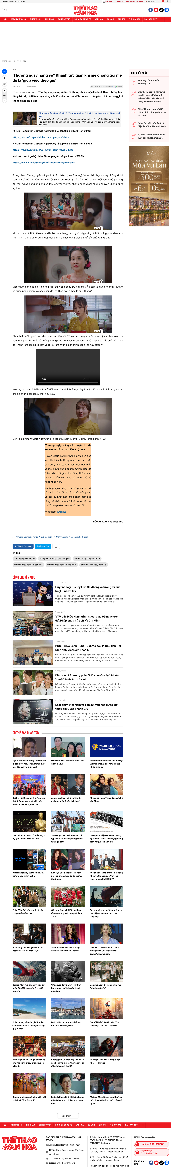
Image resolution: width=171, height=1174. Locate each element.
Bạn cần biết (150, 19)
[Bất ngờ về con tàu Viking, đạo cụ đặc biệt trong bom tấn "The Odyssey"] (106, 896)
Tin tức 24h (35, 19)
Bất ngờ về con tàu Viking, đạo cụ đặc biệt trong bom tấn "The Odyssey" (106, 913)
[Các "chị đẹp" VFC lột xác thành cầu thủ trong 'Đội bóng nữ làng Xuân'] (68, 896)
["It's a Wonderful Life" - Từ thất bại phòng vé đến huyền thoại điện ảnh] (68, 971)
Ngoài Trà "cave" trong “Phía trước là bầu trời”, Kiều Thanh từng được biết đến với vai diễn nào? (29, 763)
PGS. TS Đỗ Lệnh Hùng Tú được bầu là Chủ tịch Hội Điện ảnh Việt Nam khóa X (88, 648)
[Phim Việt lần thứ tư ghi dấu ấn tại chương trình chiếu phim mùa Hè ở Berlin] (29, 1046)
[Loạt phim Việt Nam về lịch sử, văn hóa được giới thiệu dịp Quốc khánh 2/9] (33, 711)
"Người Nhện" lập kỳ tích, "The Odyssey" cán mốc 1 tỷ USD (104, 1024)
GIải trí (121, 19)
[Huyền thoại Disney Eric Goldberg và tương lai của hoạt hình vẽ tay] (33, 593)
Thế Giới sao (134, 19)
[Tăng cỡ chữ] (5, 91)
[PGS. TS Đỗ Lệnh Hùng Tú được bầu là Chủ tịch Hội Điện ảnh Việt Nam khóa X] (33, 652)
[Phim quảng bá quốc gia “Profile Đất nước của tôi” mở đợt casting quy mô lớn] (29, 1008)
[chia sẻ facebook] (4, 77)
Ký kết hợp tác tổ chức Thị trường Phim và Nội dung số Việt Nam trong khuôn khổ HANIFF (106, 875)
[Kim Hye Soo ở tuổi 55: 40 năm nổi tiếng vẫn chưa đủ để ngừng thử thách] (68, 859)
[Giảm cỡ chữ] (5, 101)
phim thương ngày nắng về (93, 564)
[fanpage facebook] (150, 10)
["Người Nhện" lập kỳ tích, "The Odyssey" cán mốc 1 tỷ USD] (106, 1008)
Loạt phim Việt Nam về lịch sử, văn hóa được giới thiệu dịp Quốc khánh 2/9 (86, 706)
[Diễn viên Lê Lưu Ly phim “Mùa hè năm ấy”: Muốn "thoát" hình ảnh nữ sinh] (33, 682)
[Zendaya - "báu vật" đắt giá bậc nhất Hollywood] (106, 1046)
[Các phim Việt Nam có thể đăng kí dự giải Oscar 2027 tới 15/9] (29, 821)
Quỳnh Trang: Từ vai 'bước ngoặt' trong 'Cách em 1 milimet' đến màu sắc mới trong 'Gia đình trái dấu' (151, 97)
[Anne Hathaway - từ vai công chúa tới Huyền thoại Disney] (68, 934)
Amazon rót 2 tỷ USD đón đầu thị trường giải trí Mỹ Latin (28, 874)
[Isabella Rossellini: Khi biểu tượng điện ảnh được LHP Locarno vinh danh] (68, 1083)
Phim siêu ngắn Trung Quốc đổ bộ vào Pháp (106, 799)
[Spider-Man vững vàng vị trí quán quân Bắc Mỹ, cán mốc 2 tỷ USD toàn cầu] (29, 971)
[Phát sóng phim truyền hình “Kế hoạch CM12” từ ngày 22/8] (29, 934)
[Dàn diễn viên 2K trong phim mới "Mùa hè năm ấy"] (106, 971)
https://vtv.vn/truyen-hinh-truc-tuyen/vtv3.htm (41, 137)
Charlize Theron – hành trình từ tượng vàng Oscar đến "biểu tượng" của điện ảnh (105, 950)
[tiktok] (161, 10)
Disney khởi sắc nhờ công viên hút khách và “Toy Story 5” (29, 1099)
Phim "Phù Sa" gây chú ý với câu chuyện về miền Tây (28, 912)
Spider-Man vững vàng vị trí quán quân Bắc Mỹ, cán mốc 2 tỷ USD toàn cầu (29, 988)
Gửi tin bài (152, 1)
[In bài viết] (4, 84)
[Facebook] (158, 1)
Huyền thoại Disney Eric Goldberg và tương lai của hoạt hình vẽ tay (87, 589)
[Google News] (106, 87)
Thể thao (49, 19)
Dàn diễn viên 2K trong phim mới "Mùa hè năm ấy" (105, 986)
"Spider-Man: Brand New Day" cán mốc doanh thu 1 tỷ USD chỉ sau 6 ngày (106, 1100)
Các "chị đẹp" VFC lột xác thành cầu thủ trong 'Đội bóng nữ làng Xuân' (66, 913)
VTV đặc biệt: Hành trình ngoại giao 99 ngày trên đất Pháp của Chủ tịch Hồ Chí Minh (86, 618)
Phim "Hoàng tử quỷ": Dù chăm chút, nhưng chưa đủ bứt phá (152, 112)
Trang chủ (6, 61)
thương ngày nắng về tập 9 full (61, 564)
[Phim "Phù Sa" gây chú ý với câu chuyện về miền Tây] (29, 896)
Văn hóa (99, 19)
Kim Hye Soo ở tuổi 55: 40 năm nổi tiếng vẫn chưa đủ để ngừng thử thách (66, 875)
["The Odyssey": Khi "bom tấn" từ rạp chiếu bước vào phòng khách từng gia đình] (68, 821)
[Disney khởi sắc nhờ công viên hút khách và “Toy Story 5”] (29, 1083)
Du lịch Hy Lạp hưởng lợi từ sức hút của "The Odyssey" (66, 1024)
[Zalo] (166, 10)
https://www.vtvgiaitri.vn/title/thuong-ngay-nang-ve (44, 162)
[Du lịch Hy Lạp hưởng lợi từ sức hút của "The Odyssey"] (68, 1008)
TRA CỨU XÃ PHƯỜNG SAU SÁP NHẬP (130, 1)
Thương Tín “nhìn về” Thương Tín (149, 82)
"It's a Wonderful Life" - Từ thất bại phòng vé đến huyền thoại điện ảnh (66, 988)
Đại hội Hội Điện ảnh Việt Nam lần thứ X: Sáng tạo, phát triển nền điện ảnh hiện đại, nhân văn (29, 801)
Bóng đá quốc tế (82, 19)
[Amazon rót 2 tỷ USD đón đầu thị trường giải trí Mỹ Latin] (29, 859)
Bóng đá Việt (64, 19)
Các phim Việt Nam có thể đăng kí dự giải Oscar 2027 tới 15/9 (29, 837)
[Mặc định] (4, 96)
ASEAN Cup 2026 (18, 19)
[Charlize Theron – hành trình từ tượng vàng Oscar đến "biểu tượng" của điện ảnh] (106, 934)
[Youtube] (163, 1)
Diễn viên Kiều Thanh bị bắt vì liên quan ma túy (67, 762)
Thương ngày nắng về (24, 558)
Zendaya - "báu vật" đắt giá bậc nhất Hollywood (105, 1061)
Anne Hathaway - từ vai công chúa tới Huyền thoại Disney (65, 949)
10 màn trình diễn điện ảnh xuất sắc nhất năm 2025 (151, 136)
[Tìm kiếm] (4, 10)
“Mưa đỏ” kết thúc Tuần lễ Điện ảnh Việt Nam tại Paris (152, 125)
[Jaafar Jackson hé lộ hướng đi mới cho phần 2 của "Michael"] (68, 784)
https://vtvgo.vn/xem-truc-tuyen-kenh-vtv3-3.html (43, 150)
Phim (24, 61)
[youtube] (156, 10)
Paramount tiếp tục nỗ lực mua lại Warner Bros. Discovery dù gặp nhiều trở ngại (106, 763)
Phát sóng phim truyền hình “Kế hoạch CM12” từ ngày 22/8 (28, 949)
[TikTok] (168, 1)
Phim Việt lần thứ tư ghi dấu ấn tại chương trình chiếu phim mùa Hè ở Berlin (29, 1062)
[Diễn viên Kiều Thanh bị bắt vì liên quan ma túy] (68, 747)
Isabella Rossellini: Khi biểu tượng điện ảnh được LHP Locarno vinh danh (67, 1100)
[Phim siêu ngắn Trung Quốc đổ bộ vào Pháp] (106, 784)
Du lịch (110, 19)
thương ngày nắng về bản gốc (28, 564)
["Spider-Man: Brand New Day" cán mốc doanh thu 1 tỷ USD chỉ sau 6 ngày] (106, 1083)
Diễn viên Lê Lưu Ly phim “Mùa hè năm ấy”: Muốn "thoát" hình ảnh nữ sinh (87, 677)
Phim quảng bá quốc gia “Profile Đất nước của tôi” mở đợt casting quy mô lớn (28, 1025)
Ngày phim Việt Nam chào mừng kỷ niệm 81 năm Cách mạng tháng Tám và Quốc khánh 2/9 (106, 838)
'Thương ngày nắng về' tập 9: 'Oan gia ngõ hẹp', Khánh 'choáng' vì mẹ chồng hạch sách (52, 537)
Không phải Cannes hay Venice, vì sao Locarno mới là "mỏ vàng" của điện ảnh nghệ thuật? (67, 1062)
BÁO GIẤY (108, 1)
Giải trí (16, 61)
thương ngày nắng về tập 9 (87, 558)
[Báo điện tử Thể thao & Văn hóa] (86, 10)
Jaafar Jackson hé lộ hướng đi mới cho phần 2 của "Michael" (66, 799)
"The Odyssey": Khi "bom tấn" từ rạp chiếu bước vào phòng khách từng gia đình (67, 838)
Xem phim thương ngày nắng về (55, 558)
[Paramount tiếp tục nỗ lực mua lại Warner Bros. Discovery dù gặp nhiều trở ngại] (106, 747)
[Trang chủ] (5, 19)
